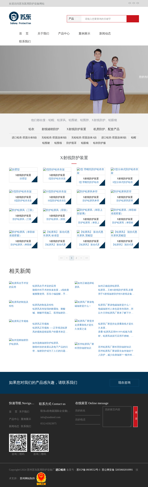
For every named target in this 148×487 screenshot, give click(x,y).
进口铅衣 (61, 469)
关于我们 (43, 33)
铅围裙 (73, 120)
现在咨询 (124, 382)
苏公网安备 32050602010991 (117, 469)
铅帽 (51, 120)
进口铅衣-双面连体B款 (114, 137)
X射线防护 (98, 120)
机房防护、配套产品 (106, 129)
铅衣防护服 (99, 143)
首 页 (24, 33)
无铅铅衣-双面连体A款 (84, 137)
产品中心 (64, 33)
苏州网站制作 (27, 478)
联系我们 (25, 41)
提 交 (136, 415)
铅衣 (31, 129)
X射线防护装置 (76, 129)
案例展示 (84, 33)
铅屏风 (61, 120)
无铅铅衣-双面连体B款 (54, 137)
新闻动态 (105, 33)
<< (61, 258)
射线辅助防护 (50, 129)
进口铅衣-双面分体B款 (24, 137)
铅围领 (58, 143)
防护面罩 (71, 143)
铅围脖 (84, 120)
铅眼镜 (112, 120)
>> (86, 258)
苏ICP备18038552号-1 (88, 469)
